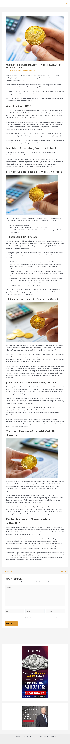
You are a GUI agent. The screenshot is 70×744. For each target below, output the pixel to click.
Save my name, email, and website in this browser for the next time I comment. (32, 618)
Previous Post (7, 571)
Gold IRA (21, 71)
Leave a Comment (11, 71)
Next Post (64, 571)
